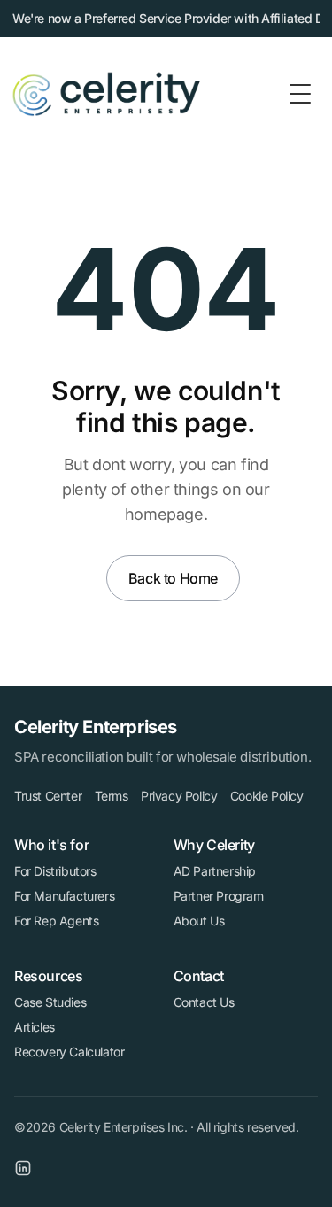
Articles (34, 1026)
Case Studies (50, 1002)
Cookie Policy (267, 795)
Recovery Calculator (69, 1051)
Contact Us (204, 1002)
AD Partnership (215, 870)
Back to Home (173, 578)
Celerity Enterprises (95, 727)
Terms (111, 795)
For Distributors (55, 870)
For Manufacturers (64, 895)
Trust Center (47, 795)
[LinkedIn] (23, 1168)
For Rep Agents (56, 920)
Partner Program (219, 895)
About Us (199, 920)
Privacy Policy (179, 795)
